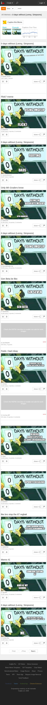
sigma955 (5, 592)
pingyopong (5, 129)
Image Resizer (25, 671)
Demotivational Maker (11, 671)
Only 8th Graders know (12, 187)
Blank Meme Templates (12, 667)
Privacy (40, 671)
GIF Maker (21, 664)
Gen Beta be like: (9, 279)
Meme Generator (32, 664)
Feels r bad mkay (9, 351)
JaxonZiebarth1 (6, 342)
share (36, 81)
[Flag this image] (44, 81)
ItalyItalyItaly (6, 311)
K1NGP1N (5, 501)
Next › (33, 651)
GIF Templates (27, 667)
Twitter (16, 683)
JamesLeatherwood (7, 175)
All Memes (6, 15)
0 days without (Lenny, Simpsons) (17, 43)
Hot (3, 8)
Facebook (8, 683)
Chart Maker (38, 667)
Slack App (20, 674)
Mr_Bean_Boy (6, 638)
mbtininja (5, 384)
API (13, 674)
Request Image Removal (33, 674)
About (34, 671)
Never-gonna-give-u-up (8, 266)
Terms (8, 674)
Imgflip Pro (12, 664)
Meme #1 (5, 560)
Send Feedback (24, 678)
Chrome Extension (36, 683)
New (8, 8)
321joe (4, 456)
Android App (24, 683)
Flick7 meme (7, 97)
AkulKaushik (5, 220)
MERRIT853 (5, 547)
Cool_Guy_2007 (6, 415)
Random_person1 (7, 76)
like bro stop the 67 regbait (14, 514)
